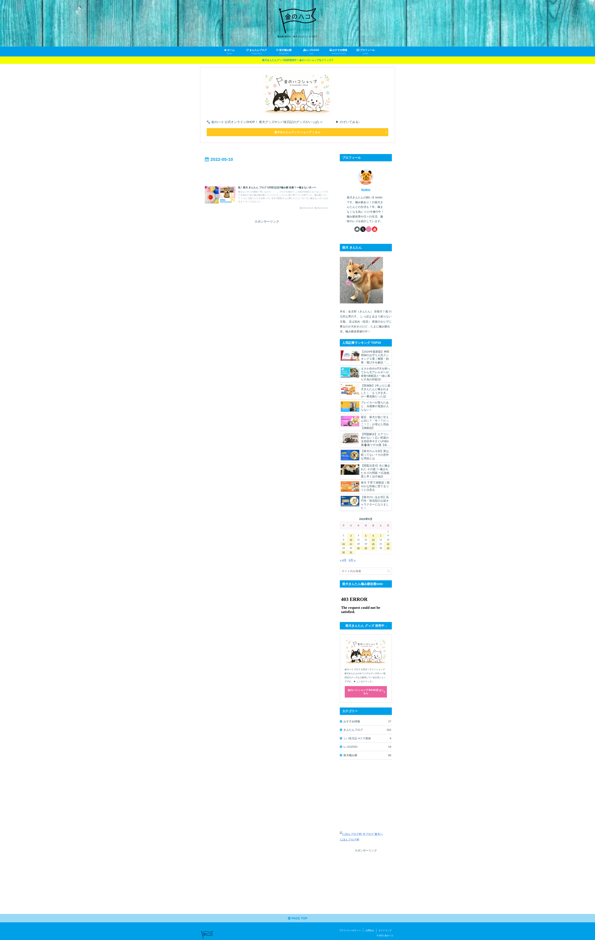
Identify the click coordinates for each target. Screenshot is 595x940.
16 (343, 544)
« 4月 (343, 560)
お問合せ (369, 930)
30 (343, 552)
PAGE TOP (299, 918)
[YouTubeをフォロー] (374, 229)
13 (373, 539)
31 (351, 552)
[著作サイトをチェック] (357, 229)
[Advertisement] (267, 172)
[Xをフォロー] (363, 229)
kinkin (365, 189)
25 (358, 548)
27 (373, 548)
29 (388, 548)
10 (351, 539)
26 (366, 548)
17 (351, 544)
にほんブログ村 (349, 839)
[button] (388, 571)
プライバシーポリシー (350, 930)
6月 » (352, 560)
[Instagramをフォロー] (368, 229)
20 (373, 544)
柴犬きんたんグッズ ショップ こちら (297, 132)
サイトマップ (385, 930)
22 (388, 544)
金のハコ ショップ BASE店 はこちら (366, 692)
